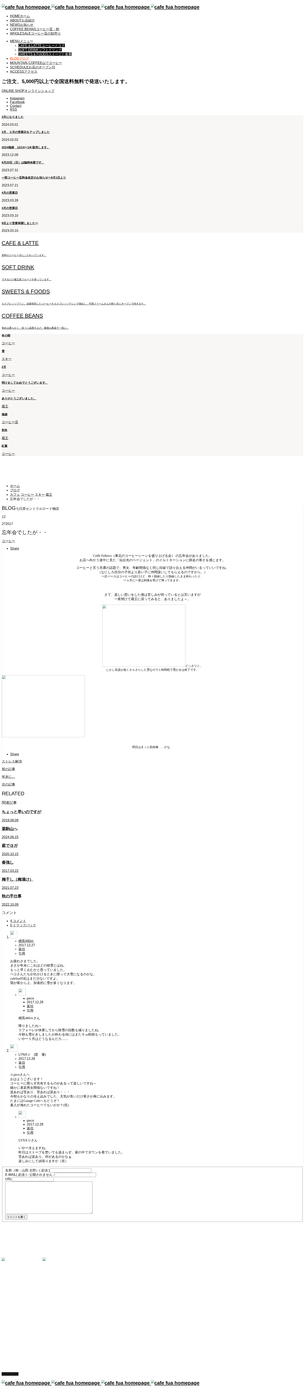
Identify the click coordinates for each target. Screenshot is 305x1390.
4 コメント (18, 921)
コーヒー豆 (10, 422)
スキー (7, 359)
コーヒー (8, 343)
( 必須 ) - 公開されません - (29, 1174)
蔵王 (5, 406)
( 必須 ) (27, 1170)
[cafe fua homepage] (100, 7)
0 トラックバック (23, 925)
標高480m (25, 941)
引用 (21, 953)
